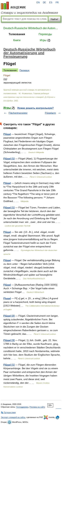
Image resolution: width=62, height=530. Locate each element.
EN (38, 2)
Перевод (24, 70)
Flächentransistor (18, 113)
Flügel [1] (9, 158)
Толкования (17, 34)
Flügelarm (50, 113)
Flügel (7, 134)
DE (44, 2)
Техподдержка (22, 407)
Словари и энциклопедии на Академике (29, 12)
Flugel (7, 298)
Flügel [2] (9, 315)
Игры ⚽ (45, 40)
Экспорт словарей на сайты (13, 417)
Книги (16, 40)
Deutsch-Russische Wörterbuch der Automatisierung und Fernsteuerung (31, 28)
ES (50, 2)
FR (57, 2)
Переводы (45, 34)
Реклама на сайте (37, 407)
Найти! (54, 19)
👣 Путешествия (8, 412)
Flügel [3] (9, 340)
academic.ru (13, 5)
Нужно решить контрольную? (35, 108)
